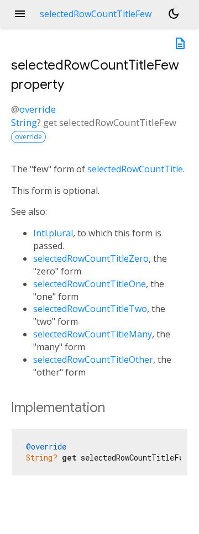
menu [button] (20, 13)
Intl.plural (53, 233)
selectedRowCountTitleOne (89, 284)
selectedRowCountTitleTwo (90, 309)
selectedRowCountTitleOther (93, 359)
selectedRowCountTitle (135, 169)
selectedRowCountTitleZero (91, 258)
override (37, 109)
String (24, 122)
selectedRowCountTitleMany (92, 334)
